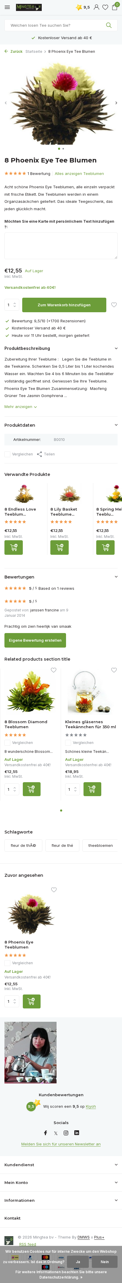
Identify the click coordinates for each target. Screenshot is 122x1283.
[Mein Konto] (96, 7)
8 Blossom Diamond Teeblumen (25, 724)
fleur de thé (62, 845)
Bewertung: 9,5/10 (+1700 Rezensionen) (49, 320)
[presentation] (6, 103)
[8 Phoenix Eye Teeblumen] (30, 911)
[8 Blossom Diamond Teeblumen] (30, 692)
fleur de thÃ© (23, 845)
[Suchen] (109, 25)
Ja (78, 1262)
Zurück (16, 51)
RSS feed (27, 1244)
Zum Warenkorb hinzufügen (64, 304)
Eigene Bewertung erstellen (35, 640)
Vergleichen (22, 454)
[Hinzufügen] (13, 547)
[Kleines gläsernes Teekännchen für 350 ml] (91, 692)
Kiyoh (91, 1106)
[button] (59, 149)
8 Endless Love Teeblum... (20, 512)
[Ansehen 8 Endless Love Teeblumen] (24, 495)
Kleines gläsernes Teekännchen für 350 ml (90, 724)
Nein (105, 1262)
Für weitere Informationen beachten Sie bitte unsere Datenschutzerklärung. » (61, 1274)
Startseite (33, 51)
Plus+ (99, 1237)
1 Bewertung (39, 173)
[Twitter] (56, 1133)
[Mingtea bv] (31, 7)
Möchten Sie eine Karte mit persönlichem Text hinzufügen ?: (59, 224)
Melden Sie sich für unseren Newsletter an (61, 1144)
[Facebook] (45, 1133)
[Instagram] (66, 1133)
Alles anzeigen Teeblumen (79, 173)
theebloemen (101, 845)
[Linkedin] (76, 1133)
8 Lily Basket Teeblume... (63, 512)
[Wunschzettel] (105, 7)
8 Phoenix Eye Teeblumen (18, 944)
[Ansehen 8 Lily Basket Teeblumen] (70, 495)
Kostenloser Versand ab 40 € (39, 328)
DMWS (84, 1237)
